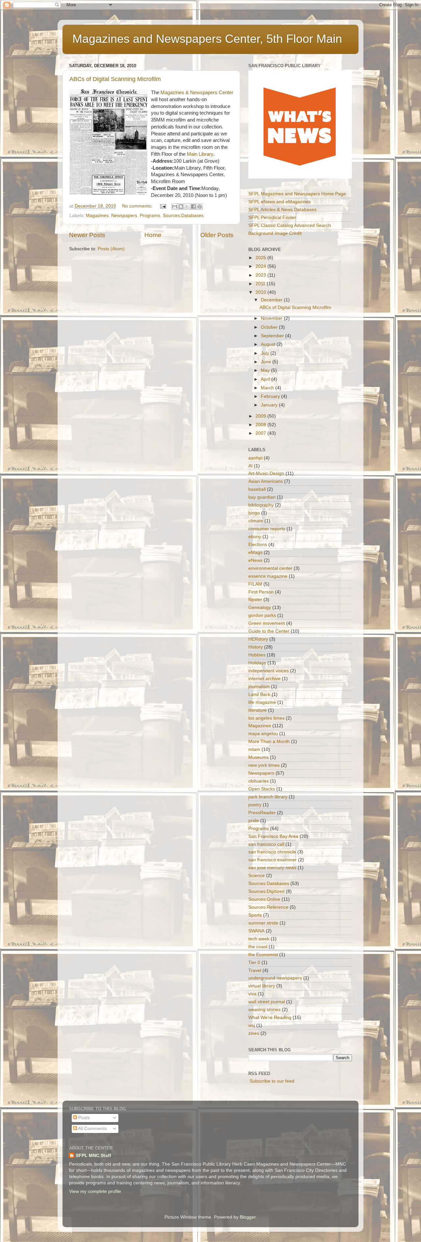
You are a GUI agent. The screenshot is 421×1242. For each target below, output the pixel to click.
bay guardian (262, 497)
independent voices (268, 670)
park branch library (267, 796)
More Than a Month (269, 741)
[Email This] (174, 206)
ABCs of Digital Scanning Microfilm (115, 79)
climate (255, 520)
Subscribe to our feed (272, 1081)
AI (250, 465)
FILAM (255, 584)
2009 (261, 416)
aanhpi (255, 457)
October (270, 327)
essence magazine (267, 576)
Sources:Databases (183, 215)
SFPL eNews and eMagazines (279, 201)
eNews (255, 560)
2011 (261, 283)
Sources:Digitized (266, 891)
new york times (264, 765)
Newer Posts (87, 235)
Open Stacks (261, 789)
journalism (259, 686)
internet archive (264, 678)
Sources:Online (264, 899)
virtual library (261, 985)
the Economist (263, 954)
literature (257, 710)
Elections (257, 544)
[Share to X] (187, 206)
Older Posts (217, 235)
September (273, 335)
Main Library (200, 154)
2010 (261, 292)
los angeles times (266, 718)
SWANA (256, 930)
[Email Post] (162, 206)
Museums (258, 757)
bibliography (261, 505)
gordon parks (262, 615)
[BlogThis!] (181, 206)
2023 (261, 275)
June (266, 361)
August (269, 344)
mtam (254, 749)
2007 (261, 433)
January (270, 404)
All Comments (92, 1128)
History (255, 647)
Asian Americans (265, 481)
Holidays (257, 662)
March (268, 387)
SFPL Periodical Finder (272, 217)
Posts (83, 1117)
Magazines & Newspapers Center (197, 92)
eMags (255, 552)
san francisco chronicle (272, 851)
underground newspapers (275, 978)
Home (152, 235)
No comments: (138, 206)
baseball (257, 489)
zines (253, 1033)
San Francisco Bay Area (273, 836)
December (272, 299)
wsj (251, 1025)
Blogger (248, 1217)
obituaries (258, 781)
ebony (254, 536)
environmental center (270, 568)
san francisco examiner (272, 859)
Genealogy (259, 607)
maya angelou (263, 733)
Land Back (259, 694)
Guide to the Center (268, 631)
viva (252, 993)
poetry (254, 804)
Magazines (97, 215)
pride (253, 820)
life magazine (262, 702)
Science (256, 875)
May (266, 370)
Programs (150, 215)
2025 (261, 257)
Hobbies (256, 654)
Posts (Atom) (111, 248)
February (271, 396)
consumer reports (266, 528)
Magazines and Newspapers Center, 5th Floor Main (207, 38)
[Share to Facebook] (193, 206)
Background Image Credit (275, 233)
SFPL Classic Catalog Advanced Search (289, 225)
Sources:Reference (268, 907)
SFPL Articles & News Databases (282, 209)
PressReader (262, 812)
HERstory (258, 639)
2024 (261, 266)
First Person (261, 592)
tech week (258, 938)
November (272, 318)
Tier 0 (254, 962)
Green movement (266, 623)
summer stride (263, 923)
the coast (257, 946)
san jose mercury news (272, 867)
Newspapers (124, 215)
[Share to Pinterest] (199, 206)
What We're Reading (269, 1017)
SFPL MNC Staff (93, 1155)
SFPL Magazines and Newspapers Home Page (297, 193)
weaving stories (264, 1009)
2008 (261, 424)
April (266, 379)
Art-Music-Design (266, 473)
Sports (255, 915)
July (265, 353)
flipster (255, 599)
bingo (254, 513)
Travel (254, 970)
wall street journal (266, 1001)
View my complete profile (95, 1191)
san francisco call (266, 844)
